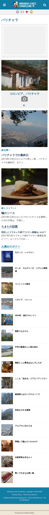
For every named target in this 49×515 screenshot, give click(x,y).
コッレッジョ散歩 (22, 284)
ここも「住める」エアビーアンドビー (31, 378)
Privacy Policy (17, 495)
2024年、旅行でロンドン (25, 315)
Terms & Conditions (30, 495)
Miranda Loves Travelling (16, 492)
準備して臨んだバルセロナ (26, 441)
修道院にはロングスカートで (27, 394)
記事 (6, 150)
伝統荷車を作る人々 (23, 457)
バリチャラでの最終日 (15, 155)
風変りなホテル (21, 331)
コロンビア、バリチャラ (24, 93)
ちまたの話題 (9, 226)
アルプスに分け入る (23, 425)
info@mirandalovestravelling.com (15, 498)
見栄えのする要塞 (22, 410)
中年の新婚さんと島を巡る (26, 347)
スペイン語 (31, 11)
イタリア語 (22, 11)
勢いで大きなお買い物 (24, 473)
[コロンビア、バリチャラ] (24, 75)
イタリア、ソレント (23, 299)
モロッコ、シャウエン (24, 252)
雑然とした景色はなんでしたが (28, 362)
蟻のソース (8, 213)
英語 (17, 11)
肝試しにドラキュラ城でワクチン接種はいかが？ (23, 232)
